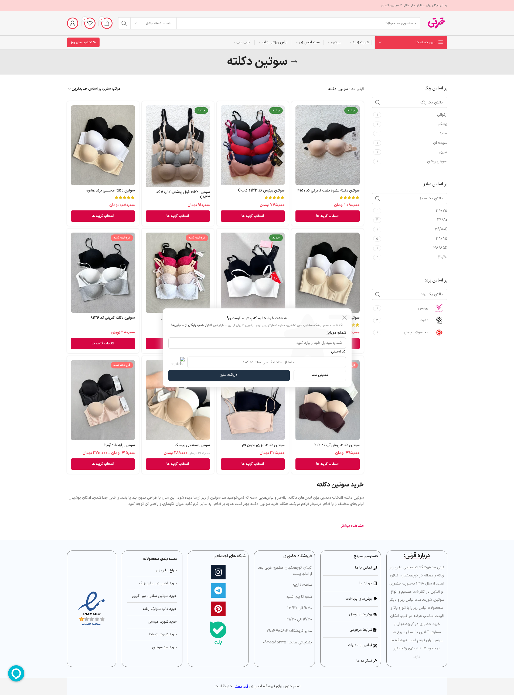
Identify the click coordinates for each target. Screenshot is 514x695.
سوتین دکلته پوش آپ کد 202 (337, 445)
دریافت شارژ (228, 375)
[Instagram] (218, 572)
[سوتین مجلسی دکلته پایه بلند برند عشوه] (327, 273)
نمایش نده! (319, 375)
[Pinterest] (218, 609)
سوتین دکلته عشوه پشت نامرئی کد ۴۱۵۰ (328, 190)
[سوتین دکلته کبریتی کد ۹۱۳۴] (103, 273)
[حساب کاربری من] (72, 23)
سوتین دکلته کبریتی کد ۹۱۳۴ (113, 318)
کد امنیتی (338, 351)
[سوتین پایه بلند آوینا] (103, 400)
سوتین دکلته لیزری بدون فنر (263, 445)
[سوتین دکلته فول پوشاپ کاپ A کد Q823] (178, 146)
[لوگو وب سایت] (436, 23)
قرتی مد (357, 89)
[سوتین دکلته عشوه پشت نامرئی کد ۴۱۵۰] (327, 145)
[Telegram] (218, 590)
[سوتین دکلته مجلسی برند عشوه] (103, 145)
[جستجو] (124, 23)
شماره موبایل (336, 333)
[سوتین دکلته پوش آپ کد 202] (327, 400)
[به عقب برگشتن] (294, 61)
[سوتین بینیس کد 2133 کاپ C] (253, 145)
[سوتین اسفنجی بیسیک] (178, 400)
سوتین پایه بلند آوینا (119, 445)
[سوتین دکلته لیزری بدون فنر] (253, 400)
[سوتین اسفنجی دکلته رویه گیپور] (178, 273)
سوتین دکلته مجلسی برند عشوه (110, 190)
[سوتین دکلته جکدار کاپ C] (253, 273)
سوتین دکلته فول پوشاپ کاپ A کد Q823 (183, 194)
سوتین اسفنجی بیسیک (192, 445)
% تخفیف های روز (83, 42)
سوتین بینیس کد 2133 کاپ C (261, 190)
